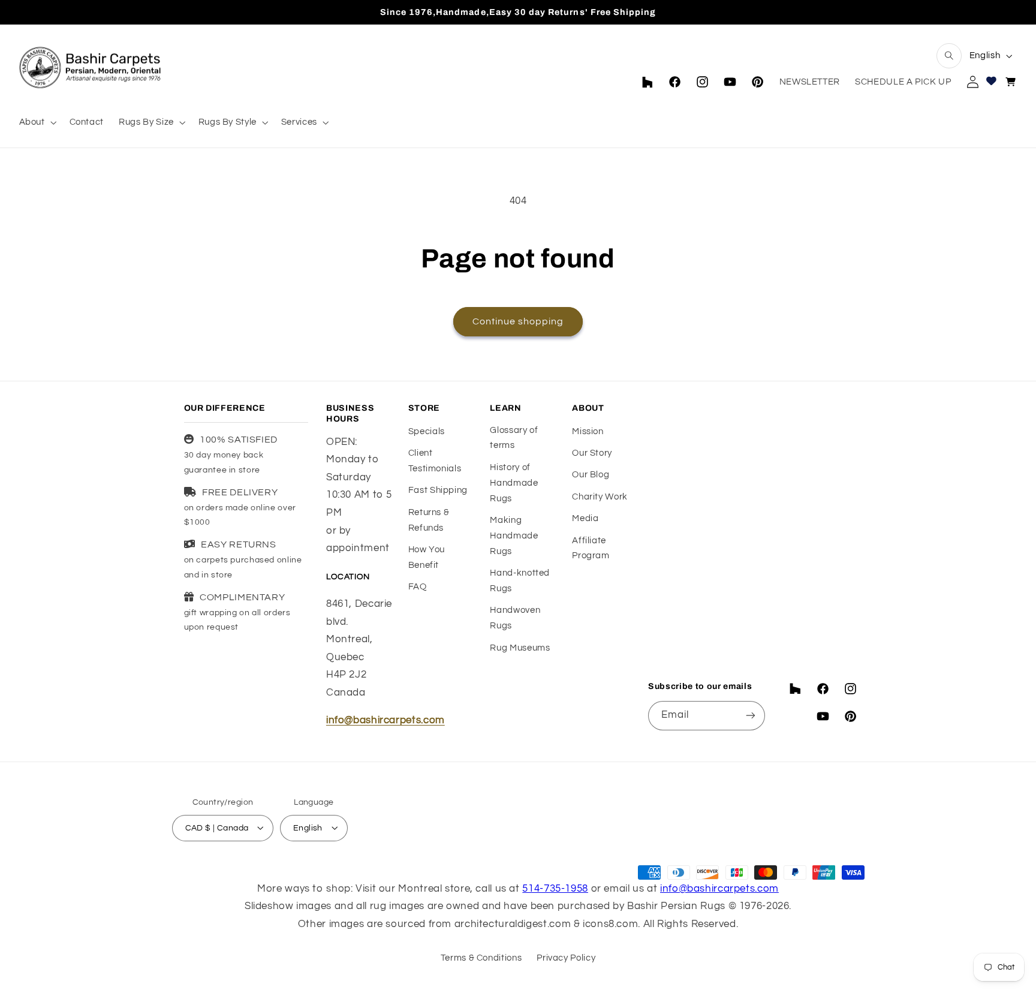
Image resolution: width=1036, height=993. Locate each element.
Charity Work (600, 496)
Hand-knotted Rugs (520, 581)
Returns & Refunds (429, 520)
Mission (587, 431)
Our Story (592, 453)
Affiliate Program (590, 548)
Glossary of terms (514, 438)
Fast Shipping (438, 490)
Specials (426, 431)
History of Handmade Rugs (514, 483)
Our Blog (590, 475)
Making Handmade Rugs (514, 536)
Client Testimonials (435, 461)
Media (585, 518)
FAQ (417, 587)
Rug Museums (520, 647)
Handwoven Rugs (515, 618)
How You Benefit (426, 557)
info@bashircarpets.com (385, 720)
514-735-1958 (555, 888)
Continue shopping (518, 321)
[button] (949, 56)
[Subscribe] (750, 715)
